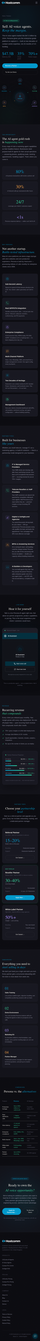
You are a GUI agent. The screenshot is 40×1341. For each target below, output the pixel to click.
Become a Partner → (12, 66)
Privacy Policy (6, 1317)
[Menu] (36, 2)
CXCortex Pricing (7, 1279)
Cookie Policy (6, 1320)
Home (3, 16)
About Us (5, 1295)
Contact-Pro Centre (8, 1265)
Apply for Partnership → (11, 1211)
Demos (4, 1304)
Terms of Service (7, 1314)
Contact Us (5, 1301)
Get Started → (20, 857)
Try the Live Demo (10, 72)
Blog (3, 1298)
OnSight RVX (6, 1268)
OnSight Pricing (6, 1285)
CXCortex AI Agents (8, 1259)
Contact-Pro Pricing (8, 1282)
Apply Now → (20, 897)
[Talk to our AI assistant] (35, 1336)
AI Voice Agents (6, 1262)
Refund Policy (6, 1323)
